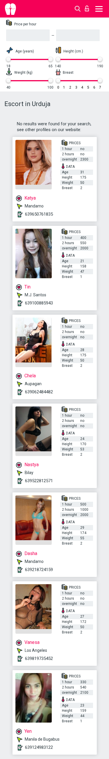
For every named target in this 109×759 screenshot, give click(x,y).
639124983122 (39, 747)
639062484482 (39, 392)
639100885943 (39, 303)
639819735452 (39, 658)
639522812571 (39, 480)
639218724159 (39, 569)
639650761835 (39, 214)
